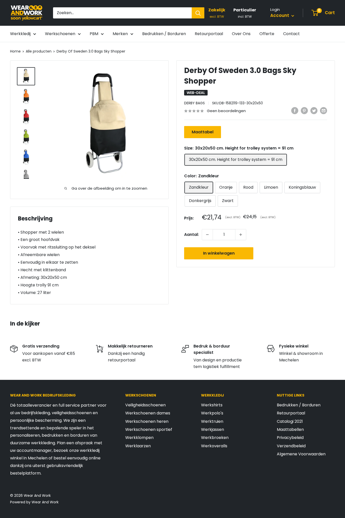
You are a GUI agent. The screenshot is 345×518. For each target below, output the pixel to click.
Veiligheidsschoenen (145, 405)
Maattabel (202, 132)
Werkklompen (139, 437)
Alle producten (39, 51)
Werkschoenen (60, 34)
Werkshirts (212, 405)
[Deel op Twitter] (313, 110)
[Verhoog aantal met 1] (240, 234)
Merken (120, 34)
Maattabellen (290, 429)
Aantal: (191, 234)
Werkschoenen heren (146, 421)
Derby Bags (194, 103)
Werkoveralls (214, 446)
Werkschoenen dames (147, 413)
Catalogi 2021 (290, 421)
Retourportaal (209, 34)
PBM (94, 34)
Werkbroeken (215, 437)
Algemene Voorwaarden (301, 454)
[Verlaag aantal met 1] (207, 234)
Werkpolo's (212, 413)
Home (15, 51)
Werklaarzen (138, 446)
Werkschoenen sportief (148, 429)
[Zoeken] (198, 12)
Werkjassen (212, 429)
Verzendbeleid (291, 446)
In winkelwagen (219, 253)
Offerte (266, 34)
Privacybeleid (290, 437)
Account (280, 15)
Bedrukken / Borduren (164, 34)
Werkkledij (20, 34)
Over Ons (241, 34)
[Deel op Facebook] (294, 110)
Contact (291, 34)
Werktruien (212, 421)
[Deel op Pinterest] (304, 110)
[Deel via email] (323, 110)
